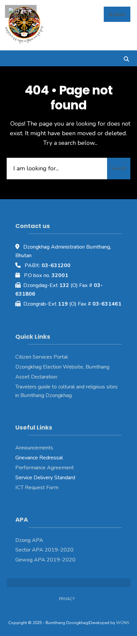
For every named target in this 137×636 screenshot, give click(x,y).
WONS (122, 622)
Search (118, 168)
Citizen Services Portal (41, 357)
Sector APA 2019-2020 (44, 549)
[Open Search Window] (126, 58)
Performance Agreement (44, 467)
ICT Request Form (37, 487)
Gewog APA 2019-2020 (45, 559)
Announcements (34, 447)
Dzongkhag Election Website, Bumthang (62, 367)
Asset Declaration (36, 376)
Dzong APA (29, 540)
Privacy (67, 599)
